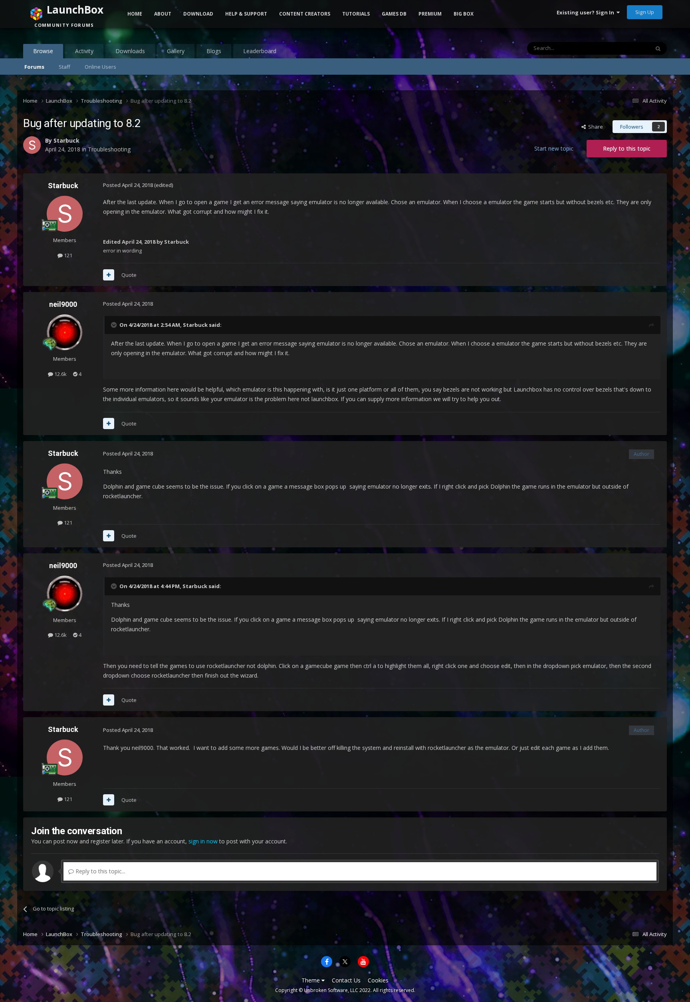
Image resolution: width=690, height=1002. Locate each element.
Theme (311, 980)
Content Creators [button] (304, 13)
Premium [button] (430, 13)
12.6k (60, 374)
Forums (34, 66)
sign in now (203, 841)
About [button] (162, 13)
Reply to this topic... (99, 871)
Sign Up (644, 12)
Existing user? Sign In (587, 12)
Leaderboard (259, 51)
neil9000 (63, 304)
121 (67, 255)
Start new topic (553, 148)
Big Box (464, 13)
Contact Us (346, 980)
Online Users (100, 66)
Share (594, 126)
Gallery (175, 51)
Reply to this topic (626, 148)
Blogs (213, 51)
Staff (64, 66)
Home (134, 13)
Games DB (394, 13)
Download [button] (198, 13)
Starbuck (63, 185)
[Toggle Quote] (114, 325)
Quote (129, 274)
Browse (43, 51)
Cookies (378, 980)
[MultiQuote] (108, 274)
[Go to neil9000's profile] (65, 332)
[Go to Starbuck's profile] (65, 214)
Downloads (130, 51)
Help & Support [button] (246, 13)
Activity (84, 51)
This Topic (626, 48)
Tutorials (356, 13)
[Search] (658, 48)
